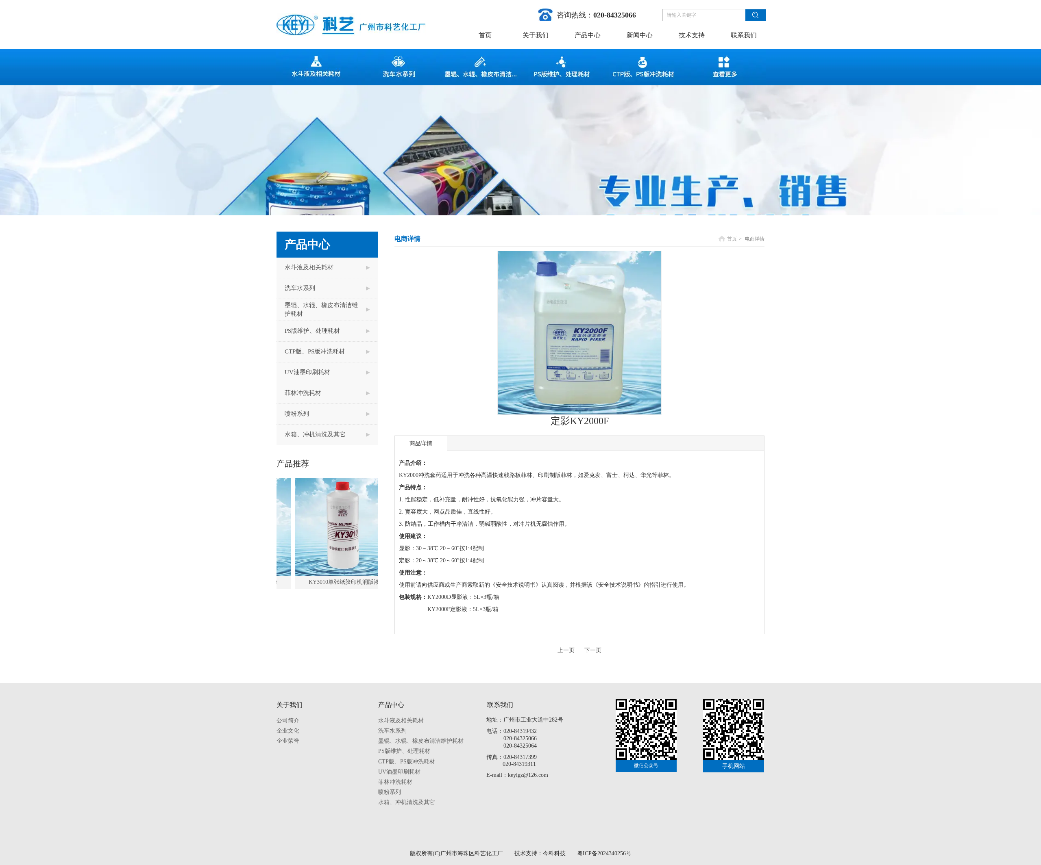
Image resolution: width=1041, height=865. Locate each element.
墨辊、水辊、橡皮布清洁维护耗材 (421, 741)
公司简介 (288, 721)
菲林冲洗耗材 (395, 782)
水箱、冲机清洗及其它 (406, 802)
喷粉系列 (389, 792)
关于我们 (290, 704)
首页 (732, 239)
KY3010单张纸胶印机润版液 (322, 582)
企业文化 (288, 731)
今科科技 (554, 853)
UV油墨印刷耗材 (399, 772)
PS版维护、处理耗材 (404, 751)
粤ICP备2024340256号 (604, 853)
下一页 (592, 650)
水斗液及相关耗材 (401, 721)
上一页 (566, 650)
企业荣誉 (288, 741)
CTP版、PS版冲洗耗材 (406, 762)
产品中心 (391, 704)
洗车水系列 (392, 731)
